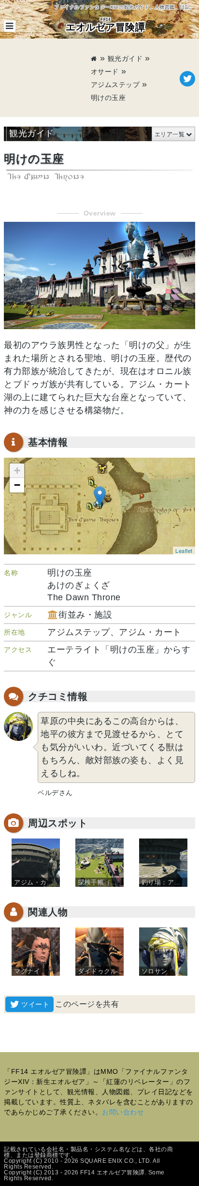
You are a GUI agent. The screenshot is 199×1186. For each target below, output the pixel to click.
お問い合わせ (123, 1112)
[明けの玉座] (100, 496)
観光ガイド (125, 58)
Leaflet (184, 550)
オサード (105, 71)
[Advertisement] (47, 78)
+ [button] (17, 470)
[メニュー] (9, 26)
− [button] (17, 485)
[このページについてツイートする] (187, 79)
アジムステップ (115, 84)
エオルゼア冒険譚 (105, 24)
